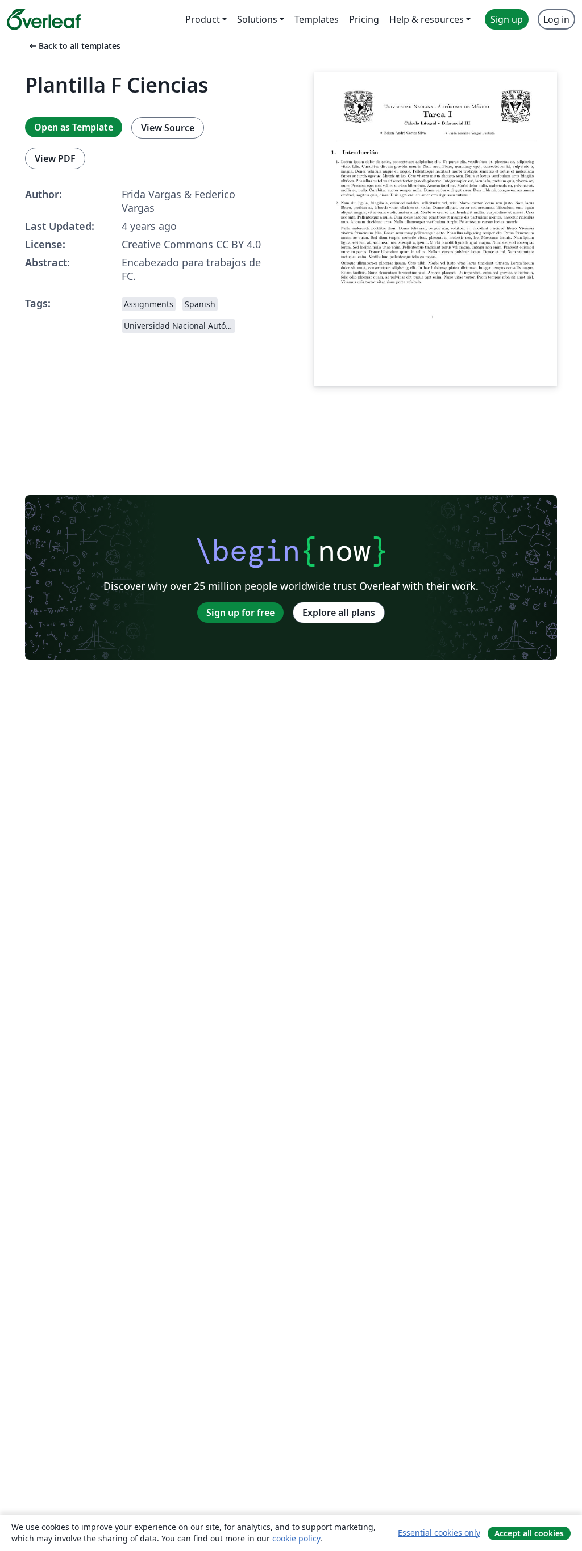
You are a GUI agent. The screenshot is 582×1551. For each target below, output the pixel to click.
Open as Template (73, 127)
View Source (167, 127)
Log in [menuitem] (556, 19)
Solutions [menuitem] (257, 19)
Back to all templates (73, 45)
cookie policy (296, 1538)
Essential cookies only (439, 1532)
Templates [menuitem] (316, 19)
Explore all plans (338, 612)
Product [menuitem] (202, 19)
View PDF (55, 158)
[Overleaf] (44, 19)
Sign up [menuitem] (506, 19)
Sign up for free (240, 612)
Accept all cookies (529, 1533)
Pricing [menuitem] (364, 19)
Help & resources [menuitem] (426, 19)
